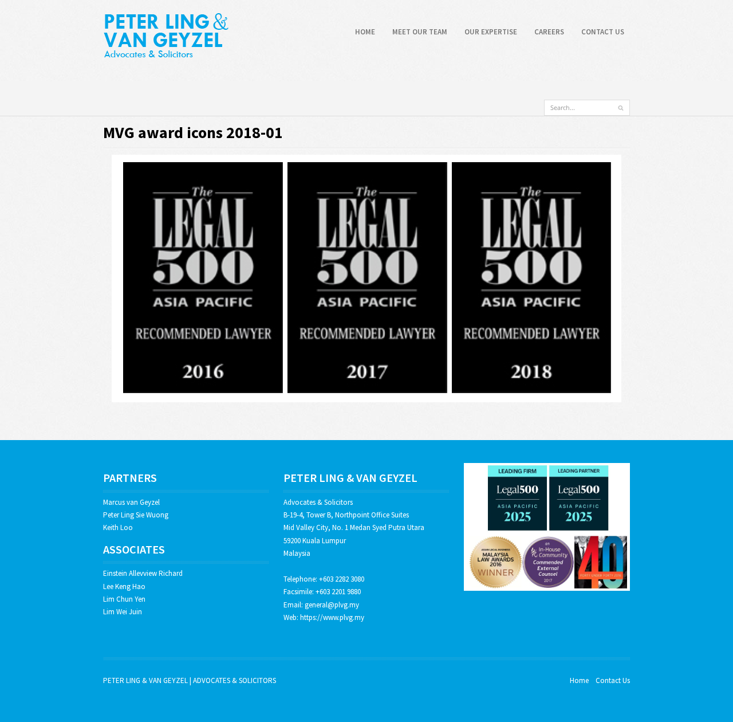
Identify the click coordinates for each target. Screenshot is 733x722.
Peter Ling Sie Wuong (135, 515)
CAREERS (549, 32)
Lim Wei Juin (122, 612)
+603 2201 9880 (338, 592)
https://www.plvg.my (332, 617)
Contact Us (613, 680)
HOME (365, 32)
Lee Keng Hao (124, 586)
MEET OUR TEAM (419, 32)
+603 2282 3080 (341, 579)
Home (579, 680)
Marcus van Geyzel (131, 502)
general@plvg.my (332, 605)
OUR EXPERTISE (490, 32)
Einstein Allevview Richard (143, 573)
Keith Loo (118, 527)
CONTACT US (602, 32)
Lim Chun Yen (124, 599)
